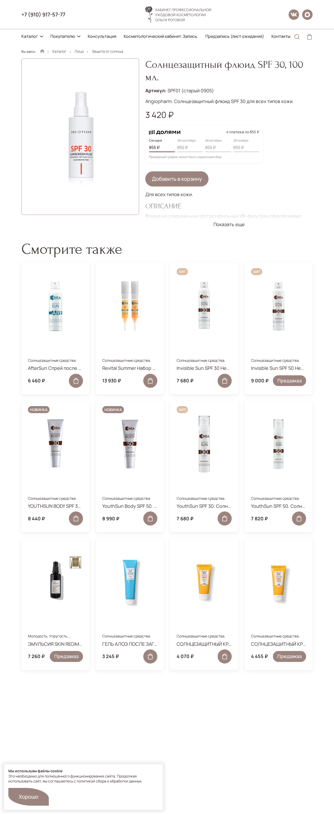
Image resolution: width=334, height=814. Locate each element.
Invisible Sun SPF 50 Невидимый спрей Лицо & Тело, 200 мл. (278, 368)
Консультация (102, 36)
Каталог (29, 36)
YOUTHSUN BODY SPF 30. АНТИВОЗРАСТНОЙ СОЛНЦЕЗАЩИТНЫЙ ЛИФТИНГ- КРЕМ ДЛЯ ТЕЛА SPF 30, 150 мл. (55, 506)
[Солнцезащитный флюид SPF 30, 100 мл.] (80, 136)
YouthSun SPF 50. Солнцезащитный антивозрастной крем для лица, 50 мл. (278, 506)
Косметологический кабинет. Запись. (161, 36)
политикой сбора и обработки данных (109, 781)
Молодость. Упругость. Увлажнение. (48, 639)
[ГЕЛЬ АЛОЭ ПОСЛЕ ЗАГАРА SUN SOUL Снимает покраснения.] (129, 582)
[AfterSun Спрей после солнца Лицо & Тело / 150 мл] (55, 306)
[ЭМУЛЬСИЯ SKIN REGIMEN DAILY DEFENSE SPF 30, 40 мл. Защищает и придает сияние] (55, 582)
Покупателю (62, 36)
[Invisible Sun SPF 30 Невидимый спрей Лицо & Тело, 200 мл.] (204, 306)
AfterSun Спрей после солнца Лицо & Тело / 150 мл (55, 368)
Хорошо (28, 796)
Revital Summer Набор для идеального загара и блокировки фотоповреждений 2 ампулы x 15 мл (129, 368)
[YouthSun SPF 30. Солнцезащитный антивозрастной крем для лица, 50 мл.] (204, 444)
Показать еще (229, 224)
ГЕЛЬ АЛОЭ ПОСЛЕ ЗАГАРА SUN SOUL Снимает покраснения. (129, 644)
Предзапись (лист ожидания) (234, 36)
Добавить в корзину (177, 178)
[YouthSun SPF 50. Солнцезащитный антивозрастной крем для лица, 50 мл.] (278, 444)
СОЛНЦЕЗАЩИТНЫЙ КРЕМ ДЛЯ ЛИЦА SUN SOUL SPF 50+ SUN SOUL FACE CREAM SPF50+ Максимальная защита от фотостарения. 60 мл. (278, 644)
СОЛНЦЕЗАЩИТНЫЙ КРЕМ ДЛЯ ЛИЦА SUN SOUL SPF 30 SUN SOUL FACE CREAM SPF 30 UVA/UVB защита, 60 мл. (204, 644)
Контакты (280, 36)
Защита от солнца (107, 51)
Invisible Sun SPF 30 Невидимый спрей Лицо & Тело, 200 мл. (204, 368)
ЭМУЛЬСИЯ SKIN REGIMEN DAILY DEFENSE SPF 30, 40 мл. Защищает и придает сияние (55, 644)
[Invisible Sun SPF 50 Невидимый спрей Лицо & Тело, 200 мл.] (278, 306)
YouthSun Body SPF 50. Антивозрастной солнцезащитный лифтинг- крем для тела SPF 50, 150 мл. (129, 506)
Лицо (79, 51)
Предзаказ (289, 380)
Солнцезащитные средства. (52, 360)
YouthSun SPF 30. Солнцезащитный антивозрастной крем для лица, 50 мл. (204, 506)
